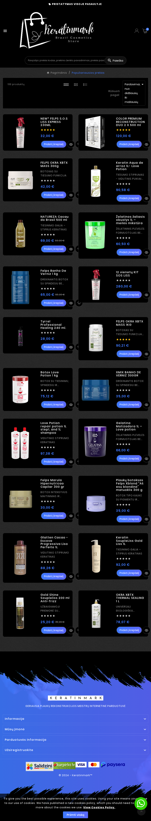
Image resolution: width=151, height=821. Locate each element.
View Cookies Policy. (99, 807)
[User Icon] (137, 31)
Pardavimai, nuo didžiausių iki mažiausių (135, 93)
